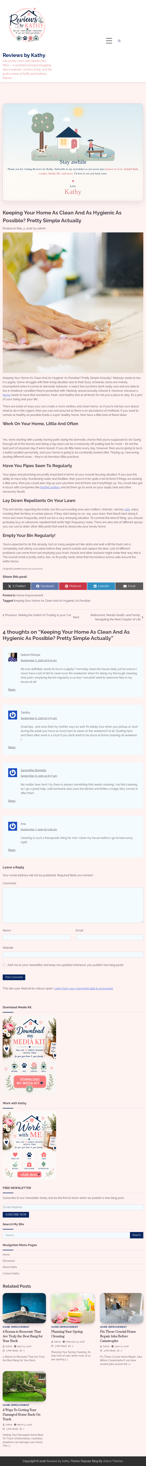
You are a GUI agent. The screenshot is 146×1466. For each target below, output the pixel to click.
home (6, 395)
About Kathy (10, 1267)
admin (41, 228)
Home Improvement (29, 595)
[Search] (119, 41)
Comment (10, 883)
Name (7, 930)
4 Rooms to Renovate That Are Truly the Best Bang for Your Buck (23, 1336)
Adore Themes (113, 1461)
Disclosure (9, 1260)
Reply (12, 689)
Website (8, 947)
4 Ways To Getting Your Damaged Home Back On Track (21, 1414)
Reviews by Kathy (24, 55)
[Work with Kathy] (29, 1179)
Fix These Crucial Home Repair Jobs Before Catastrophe (118, 1336)
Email (80, 930)
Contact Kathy (11, 1273)
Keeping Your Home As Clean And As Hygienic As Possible (52, 600)
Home (6, 1254)
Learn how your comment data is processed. (83, 988)
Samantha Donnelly (33, 770)
